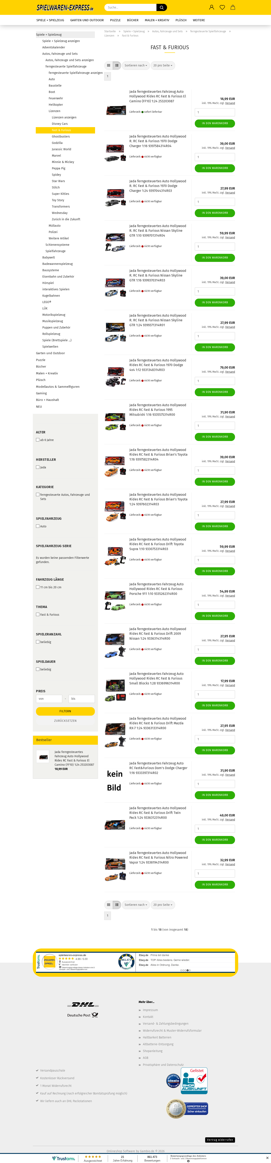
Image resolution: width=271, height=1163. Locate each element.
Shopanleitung (152, 1051)
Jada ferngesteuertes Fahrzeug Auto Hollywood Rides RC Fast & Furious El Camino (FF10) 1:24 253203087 (157, 96)
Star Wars (58, 181)
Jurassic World (61, 149)
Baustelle (55, 85)
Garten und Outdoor (87, 20)
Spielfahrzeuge (56, 251)
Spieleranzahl (49, 634)
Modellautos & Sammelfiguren (58, 387)
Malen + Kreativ (157, 20)
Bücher (132, 20)
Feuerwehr (56, 98)
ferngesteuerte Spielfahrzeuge (66, 66)
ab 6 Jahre (47, 440)
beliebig (45, 642)
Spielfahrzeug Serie (54, 546)
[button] (211, 7)
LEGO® (46, 302)
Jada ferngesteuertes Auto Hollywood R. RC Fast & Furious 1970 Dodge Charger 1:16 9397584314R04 (157, 141)
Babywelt (48, 257)
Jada (43, 467)
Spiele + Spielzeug (50, 20)
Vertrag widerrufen (220, 1139)
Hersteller (46, 460)
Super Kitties (60, 194)
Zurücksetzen (65, 721)
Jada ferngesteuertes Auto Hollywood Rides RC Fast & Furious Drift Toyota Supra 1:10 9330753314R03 (157, 544)
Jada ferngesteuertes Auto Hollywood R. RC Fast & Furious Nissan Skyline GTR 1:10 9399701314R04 (157, 231)
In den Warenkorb (215, 123)
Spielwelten (50, 346)
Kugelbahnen (51, 296)
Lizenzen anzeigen (64, 117)
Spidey (56, 175)
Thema (41, 607)
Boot (52, 92)
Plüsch (181, 20)
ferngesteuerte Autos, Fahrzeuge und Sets (65, 497)
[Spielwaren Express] (67, 7)
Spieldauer (45, 662)
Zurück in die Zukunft (66, 219)
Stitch (56, 187)
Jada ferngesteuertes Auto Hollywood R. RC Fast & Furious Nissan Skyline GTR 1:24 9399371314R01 (157, 320)
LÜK (44, 308)
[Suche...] (161, 7)
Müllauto (55, 226)
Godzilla (57, 143)
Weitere (199, 20)
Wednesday (60, 213)
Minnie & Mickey (63, 162)
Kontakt (148, 1017)
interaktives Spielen (55, 289)
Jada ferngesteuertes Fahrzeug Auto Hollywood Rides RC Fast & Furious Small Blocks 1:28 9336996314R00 (156, 678)
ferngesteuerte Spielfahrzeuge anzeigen (72, 73)
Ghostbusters (61, 136)
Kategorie (45, 487)
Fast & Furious (61, 130)
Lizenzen (54, 111)
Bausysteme (50, 270)
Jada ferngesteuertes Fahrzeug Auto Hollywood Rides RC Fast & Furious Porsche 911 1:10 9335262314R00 (156, 589)
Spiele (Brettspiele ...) (57, 340)
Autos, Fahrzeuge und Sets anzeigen (70, 60)
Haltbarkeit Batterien (157, 1037)
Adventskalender (53, 47)
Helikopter (56, 105)
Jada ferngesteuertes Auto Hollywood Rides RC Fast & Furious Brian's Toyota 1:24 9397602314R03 (158, 499)
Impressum (150, 1010)
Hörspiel (48, 283)
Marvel (56, 155)
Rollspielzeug (51, 334)
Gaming (41, 393)
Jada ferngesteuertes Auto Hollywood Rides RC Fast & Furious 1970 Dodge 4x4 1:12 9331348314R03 (157, 365)
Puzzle (115, 20)
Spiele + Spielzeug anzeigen (61, 41)
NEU (39, 407)
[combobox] (136, 65)
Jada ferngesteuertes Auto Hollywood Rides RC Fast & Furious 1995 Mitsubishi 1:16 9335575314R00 (157, 410)
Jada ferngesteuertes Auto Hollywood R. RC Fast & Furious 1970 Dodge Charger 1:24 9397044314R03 (157, 186)
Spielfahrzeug (49, 519)
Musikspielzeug (52, 321)
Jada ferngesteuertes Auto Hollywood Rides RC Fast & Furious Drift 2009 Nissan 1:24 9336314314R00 (157, 634)
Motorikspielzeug (53, 315)
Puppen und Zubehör (56, 327)
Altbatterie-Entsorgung (158, 1044)
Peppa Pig (58, 168)
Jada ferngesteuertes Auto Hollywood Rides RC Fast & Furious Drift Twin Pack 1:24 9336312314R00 (157, 813)
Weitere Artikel (59, 238)
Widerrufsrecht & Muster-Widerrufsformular (172, 1030)
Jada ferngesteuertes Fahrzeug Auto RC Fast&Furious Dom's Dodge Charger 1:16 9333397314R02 (158, 768)
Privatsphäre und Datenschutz (163, 1065)
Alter (41, 432)
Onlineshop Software (121, 1151)
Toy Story (58, 200)
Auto (52, 79)
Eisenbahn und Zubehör (58, 276)
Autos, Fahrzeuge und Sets (60, 54)
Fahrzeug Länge (50, 579)
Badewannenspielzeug (57, 264)
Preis (41, 691)
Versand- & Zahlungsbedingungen (165, 1023)
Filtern (65, 711)
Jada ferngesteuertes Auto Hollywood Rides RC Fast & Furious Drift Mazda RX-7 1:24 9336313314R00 (157, 723)
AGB (145, 1058)
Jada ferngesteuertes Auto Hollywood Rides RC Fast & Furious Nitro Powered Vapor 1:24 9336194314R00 (158, 858)
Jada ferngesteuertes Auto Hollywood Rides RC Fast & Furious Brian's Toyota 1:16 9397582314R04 (158, 455)
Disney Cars (60, 124)
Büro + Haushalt (47, 400)
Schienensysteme (57, 245)
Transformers (61, 206)
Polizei (53, 232)
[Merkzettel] (222, 7)
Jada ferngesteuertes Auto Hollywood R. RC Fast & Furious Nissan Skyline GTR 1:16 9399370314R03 (157, 275)
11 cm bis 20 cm (50, 587)
